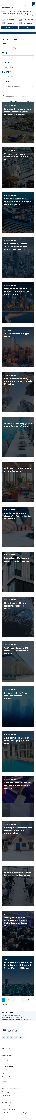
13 (28, 1000)
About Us (4, 1070)
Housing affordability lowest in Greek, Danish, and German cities (18, 830)
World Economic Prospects (11, 1015)
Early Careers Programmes (10, 1088)
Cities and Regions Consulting (12, 1017)
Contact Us (5, 1052)
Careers (4, 1085)
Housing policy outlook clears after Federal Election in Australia (17, 516)
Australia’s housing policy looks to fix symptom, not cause (16, 741)
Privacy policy (30, 6)
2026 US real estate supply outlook (16, 335)
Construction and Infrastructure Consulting (16, 1019)
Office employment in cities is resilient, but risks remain (17, 874)
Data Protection (7, 1102)
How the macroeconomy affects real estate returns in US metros (18, 381)
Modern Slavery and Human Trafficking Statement (17, 1113)
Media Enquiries (7, 1055)
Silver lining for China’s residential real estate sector (15, 606)
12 (23, 1000)
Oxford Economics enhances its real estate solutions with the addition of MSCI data (18, 965)
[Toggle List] (32, 48)
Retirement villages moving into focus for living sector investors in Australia (17, 112)
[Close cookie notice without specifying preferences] (33, 3)
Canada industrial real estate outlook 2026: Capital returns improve (18, 202)
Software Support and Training (11, 1109)
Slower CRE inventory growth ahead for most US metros (18, 425)
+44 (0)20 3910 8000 (10, 1060)
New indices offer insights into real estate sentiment (16, 559)
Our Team (5, 1073)
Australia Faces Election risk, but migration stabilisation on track (18, 786)
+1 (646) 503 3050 (10, 1063)
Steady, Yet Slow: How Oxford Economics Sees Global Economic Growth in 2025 (17, 921)
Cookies (4, 1099)
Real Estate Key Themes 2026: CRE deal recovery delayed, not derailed (15, 247)
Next (5, 1004)
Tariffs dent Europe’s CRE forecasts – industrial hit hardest (16, 651)
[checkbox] (3, 20)
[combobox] (16, 48)
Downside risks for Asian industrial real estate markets (16, 696)
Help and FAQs (6, 1077)
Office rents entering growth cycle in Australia (18, 469)
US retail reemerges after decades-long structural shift (16, 157)
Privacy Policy (6, 1095)
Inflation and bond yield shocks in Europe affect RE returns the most (16, 291)
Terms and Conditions (9, 1106)
